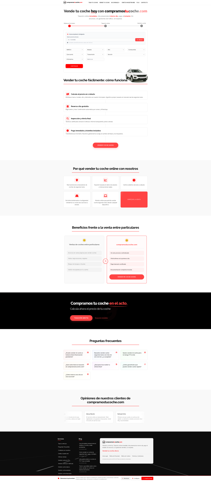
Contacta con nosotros (64, 450)
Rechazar (126, 478)
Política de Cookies (125, 456)
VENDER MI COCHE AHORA (127, 277)
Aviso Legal (105, 456)
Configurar (136, 478)
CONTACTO (144, 2)
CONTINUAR (74, 66)
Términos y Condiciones (137, 456)
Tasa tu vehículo (62, 443)
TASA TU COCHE (93, 2)
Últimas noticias (62, 457)
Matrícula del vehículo (73, 37)
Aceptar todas (148, 478)
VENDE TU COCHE (104, 2)
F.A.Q (138, 2)
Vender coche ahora (105, 145)
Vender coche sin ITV (64, 460)
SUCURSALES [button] (115, 2)
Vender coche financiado (64, 473)
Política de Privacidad (114, 456)
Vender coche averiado (64, 470)
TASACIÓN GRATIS (81, 318)
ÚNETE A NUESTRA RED (128, 2)
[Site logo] (72, 2)
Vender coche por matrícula (65, 463)
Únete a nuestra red (63, 453)
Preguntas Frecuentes (64, 447)
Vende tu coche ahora (110, 451)
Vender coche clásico (64, 467)
